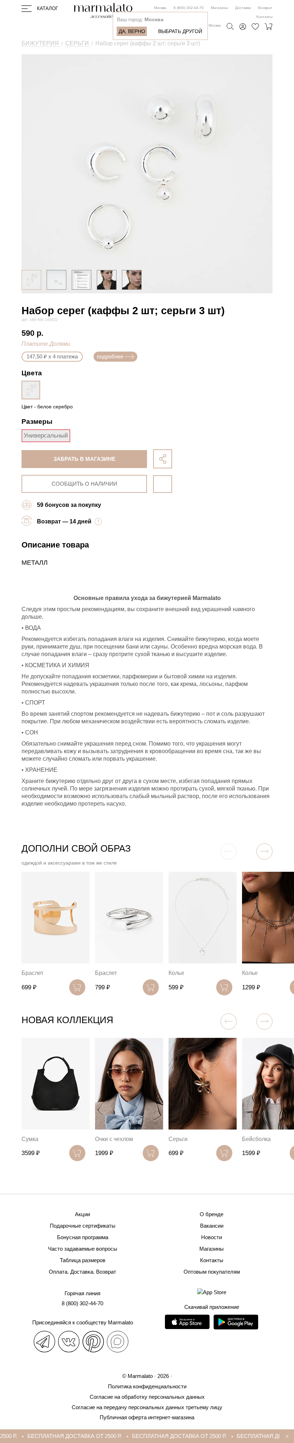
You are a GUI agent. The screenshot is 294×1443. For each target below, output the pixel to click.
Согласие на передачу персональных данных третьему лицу (147, 1407)
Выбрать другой (180, 31)
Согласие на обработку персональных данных (147, 1397)
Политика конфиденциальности (147, 1386)
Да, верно (132, 31)
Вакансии (211, 1226)
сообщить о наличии (84, 484)
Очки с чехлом (114, 1139)
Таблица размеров (82, 1260)
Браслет (32, 973)
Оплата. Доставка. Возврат (82, 1272)
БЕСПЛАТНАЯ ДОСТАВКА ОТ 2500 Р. (65, 1436)
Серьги (178, 1139)
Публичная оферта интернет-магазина (147, 1417)
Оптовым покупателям (212, 1272)
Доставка (243, 8)
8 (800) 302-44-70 (189, 8)
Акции (82, 1214)
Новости (211, 1237)
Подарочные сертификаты (82, 1226)
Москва (160, 8)
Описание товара (55, 544)
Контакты (264, 17)
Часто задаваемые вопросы (82, 1249)
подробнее (110, 356)
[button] (264, 851)
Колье (176, 973)
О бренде (211, 1214)
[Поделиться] (162, 458)
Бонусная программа (82, 1237)
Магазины (219, 8)
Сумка (30, 1139)
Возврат (265, 8)
